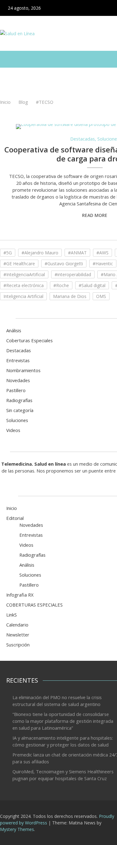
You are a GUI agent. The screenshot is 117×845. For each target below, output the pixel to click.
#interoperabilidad (73, 274)
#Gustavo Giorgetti (64, 263)
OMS (101, 296)
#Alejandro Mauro (40, 253)
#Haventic (103, 263)
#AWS (102, 253)
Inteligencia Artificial (23, 296)
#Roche (61, 285)
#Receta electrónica (23, 285)
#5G (7, 253)
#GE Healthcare (19, 263)
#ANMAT (77, 253)
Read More (94, 215)
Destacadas (82, 139)
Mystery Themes (17, 829)
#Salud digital (92, 285)
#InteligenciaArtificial (24, 274)
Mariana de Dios (69, 296)
